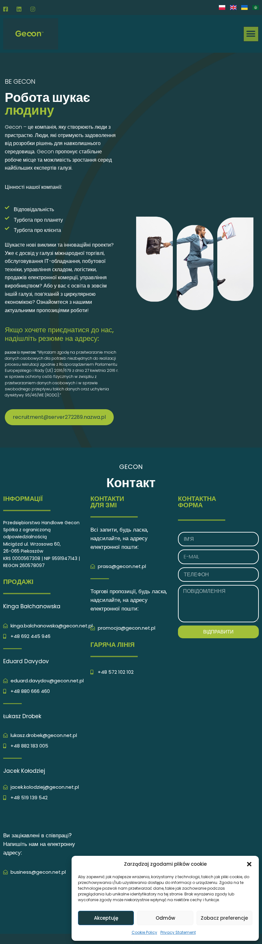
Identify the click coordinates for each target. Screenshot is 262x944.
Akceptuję (106, 918)
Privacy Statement (178, 932)
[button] (249, 864)
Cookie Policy (144, 932)
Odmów (165, 918)
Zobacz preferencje (224, 918)
